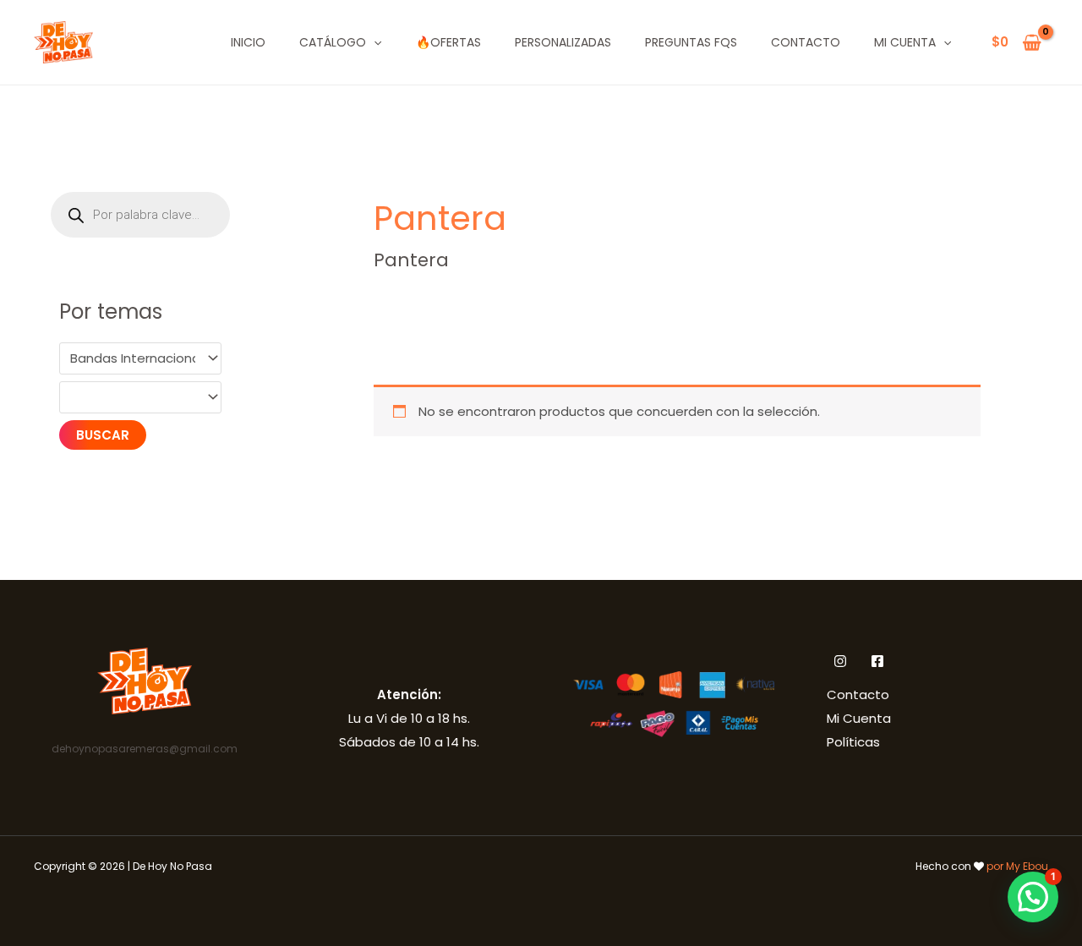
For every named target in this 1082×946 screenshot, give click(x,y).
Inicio (248, 42)
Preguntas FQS (691, 42)
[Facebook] (877, 661)
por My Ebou (1017, 866)
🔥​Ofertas (448, 42)
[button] (373, 42)
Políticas (853, 742)
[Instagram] (840, 661)
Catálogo (332, 42)
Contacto (805, 42)
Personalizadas (563, 42)
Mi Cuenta (905, 42)
